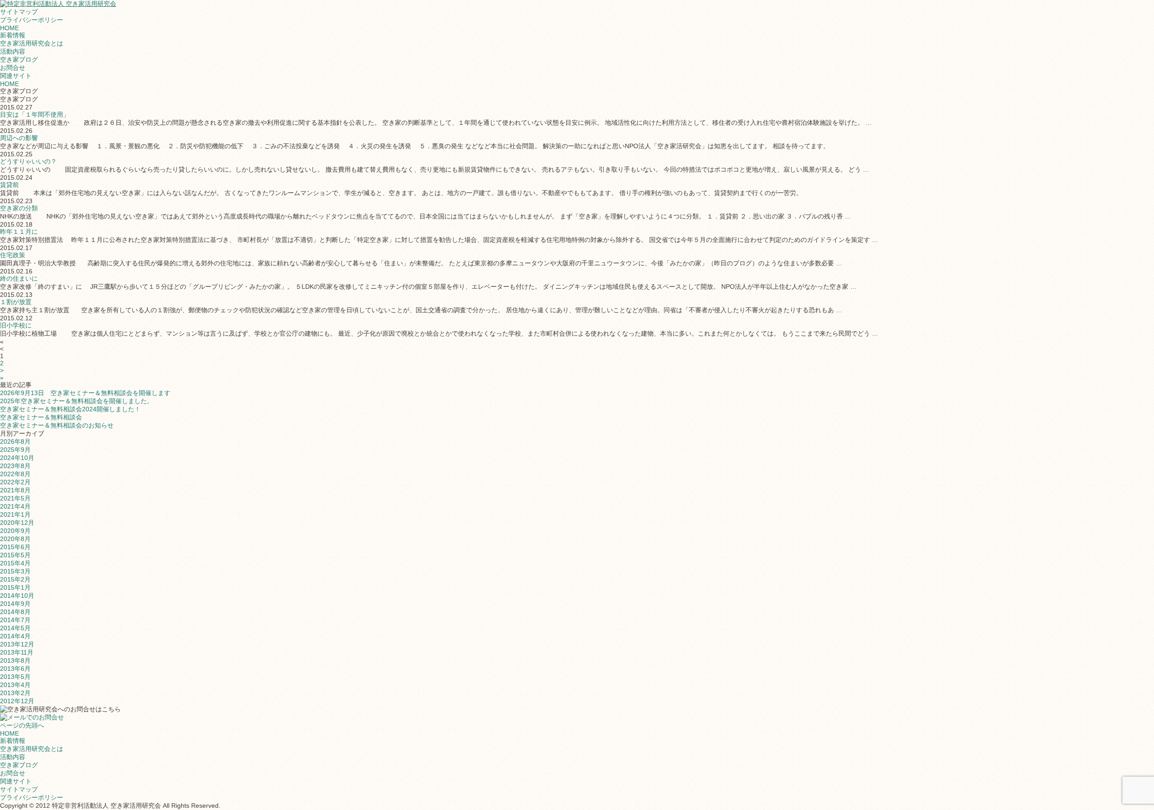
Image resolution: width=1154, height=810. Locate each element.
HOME (9, 28)
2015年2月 (15, 579)
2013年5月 (15, 676)
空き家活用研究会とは (31, 43)
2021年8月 (15, 490)
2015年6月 (15, 547)
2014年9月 (15, 603)
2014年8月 (15, 611)
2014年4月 (15, 636)
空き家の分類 (19, 208)
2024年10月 (17, 457)
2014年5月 (15, 628)
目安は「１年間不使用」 (34, 114)
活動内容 (12, 51)
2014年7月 (15, 619)
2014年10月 (17, 595)
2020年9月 (15, 530)
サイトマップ (19, 11)
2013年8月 (15, 660)
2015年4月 (15, 563)
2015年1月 (15, 587)
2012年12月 (17, 701)
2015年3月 (15, 571)
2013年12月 (17, 644)
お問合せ (12, 67)
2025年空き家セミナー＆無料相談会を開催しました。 (76, 401)
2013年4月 (15, 684)
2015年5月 (15, 555)
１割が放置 (16, 301)
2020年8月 (15, 538)
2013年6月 (15, 668)
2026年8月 (15, 441)
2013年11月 (16, 652)
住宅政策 (12, 255)
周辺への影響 (19, 137)
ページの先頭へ (22, 725)
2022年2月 (15, 482)
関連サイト (16, 75)
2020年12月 (17, 522)
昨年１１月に (19, 231)
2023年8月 (15, 465)
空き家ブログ (19, 59)
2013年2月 (15, 692)
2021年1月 (15, 514)
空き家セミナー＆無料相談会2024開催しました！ (70, 409)
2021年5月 (15, 498)
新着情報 (12, 35)
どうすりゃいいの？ (28, 161)
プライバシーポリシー (31, 19)
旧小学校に (16, 325)
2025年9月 (15, 449)
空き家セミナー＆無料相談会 (41, 417)
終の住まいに (19, 278)
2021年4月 (15, 506)
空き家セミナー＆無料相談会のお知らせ (57, 425)
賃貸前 (9, 184)
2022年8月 (15, 474)
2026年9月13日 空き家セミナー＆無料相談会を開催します (85, 392)
